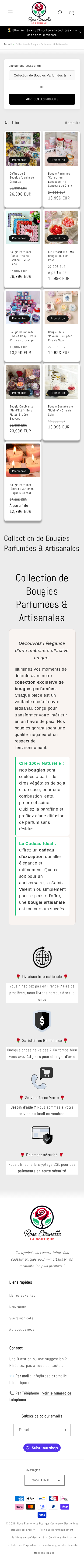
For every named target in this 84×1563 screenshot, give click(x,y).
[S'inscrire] (64, 1430)
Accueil (8, 44)
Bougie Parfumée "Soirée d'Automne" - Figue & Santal (22, 489)
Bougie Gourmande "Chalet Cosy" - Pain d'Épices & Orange (23, 336)
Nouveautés (18, 1307)
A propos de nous (22, 1329)
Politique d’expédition (24, 1545)
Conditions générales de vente (60, 1545)
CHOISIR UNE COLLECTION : (26, 65)
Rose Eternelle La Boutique (33, 1523)
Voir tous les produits (42, 99)
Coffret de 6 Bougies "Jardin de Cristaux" (22, 177)
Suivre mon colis (21, 1318)
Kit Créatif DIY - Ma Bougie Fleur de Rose (61, 256)
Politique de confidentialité (27, 1537)
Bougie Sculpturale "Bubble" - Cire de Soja (60, 410)
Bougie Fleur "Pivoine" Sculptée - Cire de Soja (61, 336)
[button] (10, 12)
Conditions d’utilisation (63, 1537)
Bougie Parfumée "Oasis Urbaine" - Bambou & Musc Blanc (21, 258)
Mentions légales (44, 1553)
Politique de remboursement (56, 1530)
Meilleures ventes (22, 1295)
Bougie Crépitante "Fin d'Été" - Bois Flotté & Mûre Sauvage (21, 412)
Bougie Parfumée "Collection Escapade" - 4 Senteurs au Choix (60, 179)
